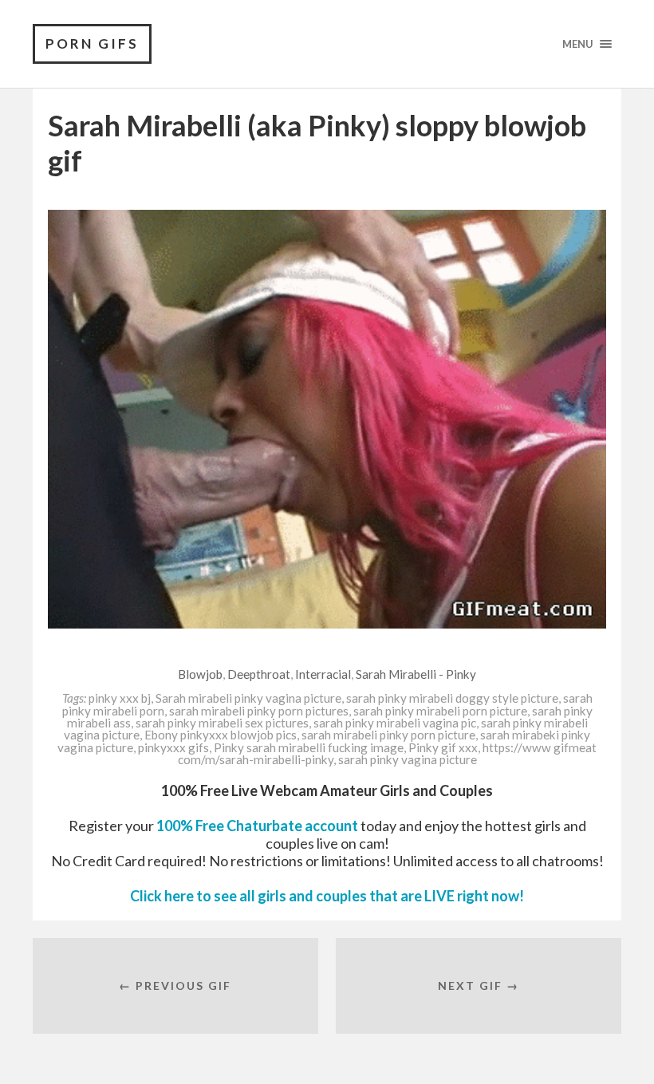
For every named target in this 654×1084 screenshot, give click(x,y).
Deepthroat (258, 674)
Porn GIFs (92, 43)
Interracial (323, 674)
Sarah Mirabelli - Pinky (416, 674)
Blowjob (200, 674)
